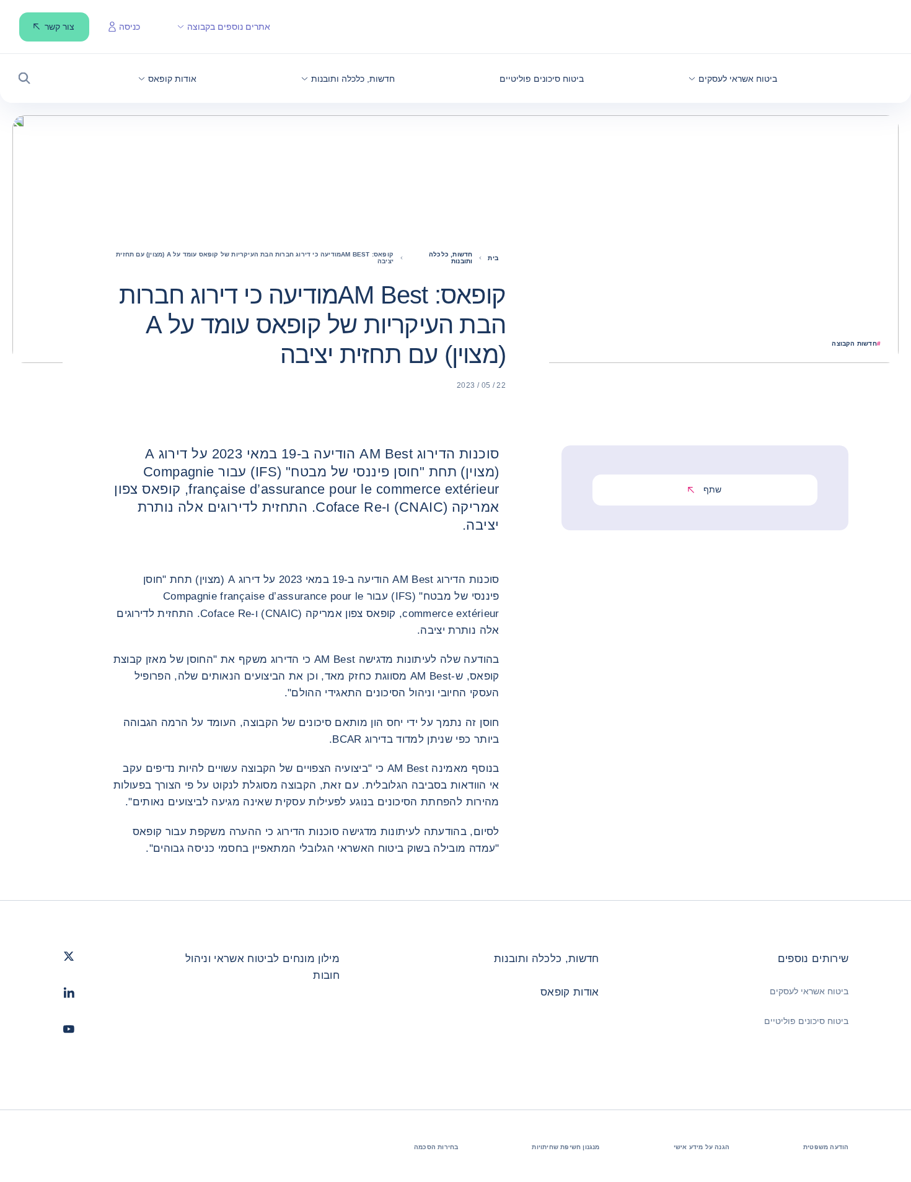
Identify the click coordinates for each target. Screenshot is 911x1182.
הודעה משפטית (825, 1147)
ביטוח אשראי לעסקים (809, 991)
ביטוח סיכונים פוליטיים (806, 1021)
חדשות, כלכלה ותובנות (546, 959)
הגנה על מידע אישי (701, 1147)
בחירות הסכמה (436, 1147)
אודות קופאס (569, 992)
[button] (733, 78)
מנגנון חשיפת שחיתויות (565, 1147)
